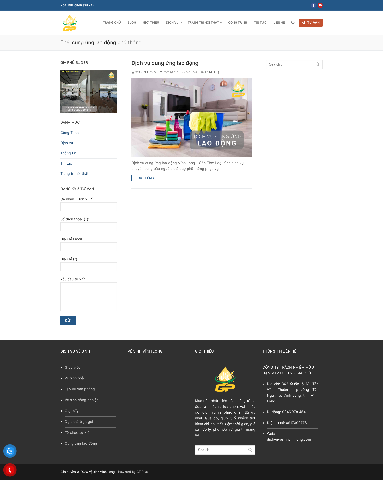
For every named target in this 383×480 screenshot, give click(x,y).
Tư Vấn (313, 22)
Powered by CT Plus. (133, 472)
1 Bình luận (213, 72)
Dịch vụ (191, 72)
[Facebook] (313, 5)
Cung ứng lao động (81, 443)
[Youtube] (320, 5)
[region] (88, 91)
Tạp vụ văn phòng (80, 389)
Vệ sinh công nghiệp (82, 400)
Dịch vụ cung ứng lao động (165, 63)
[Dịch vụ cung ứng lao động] (191, 117)
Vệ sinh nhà (74, 378)
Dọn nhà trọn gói (79, 421)
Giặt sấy (72, 410)
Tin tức (66, 163)
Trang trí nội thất (74, 173)
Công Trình (69, 132)
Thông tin (68, 153)
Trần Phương (145, 72)
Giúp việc (73, 367)
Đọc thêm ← (145, 178)
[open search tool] (293, 23)
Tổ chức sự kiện (78, 432)
